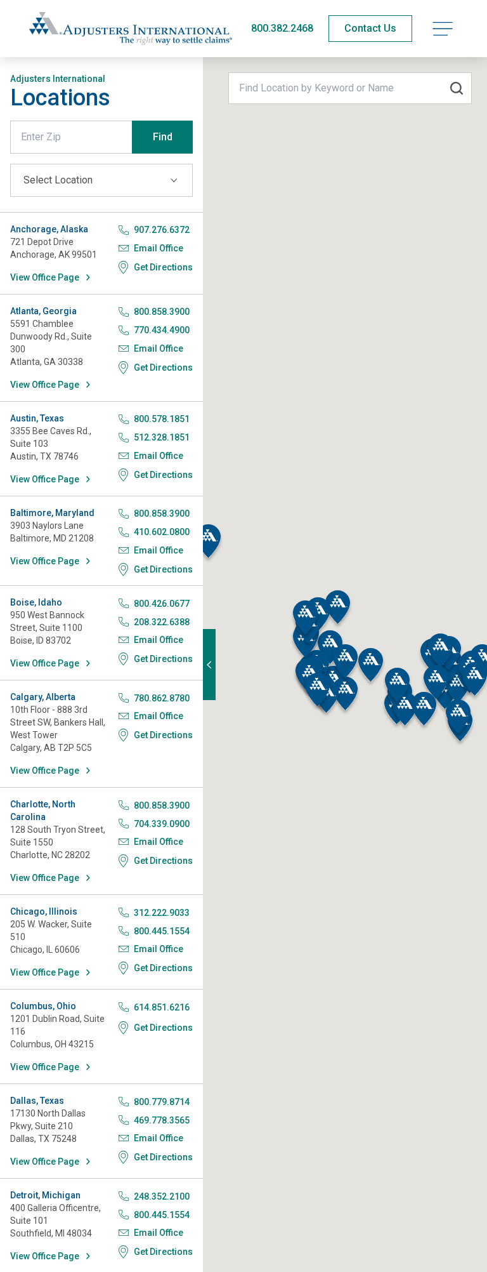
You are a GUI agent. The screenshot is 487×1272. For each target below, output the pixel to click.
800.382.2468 (282, 28)
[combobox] (350, 88)
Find (162, 137)
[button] (208, 543)
